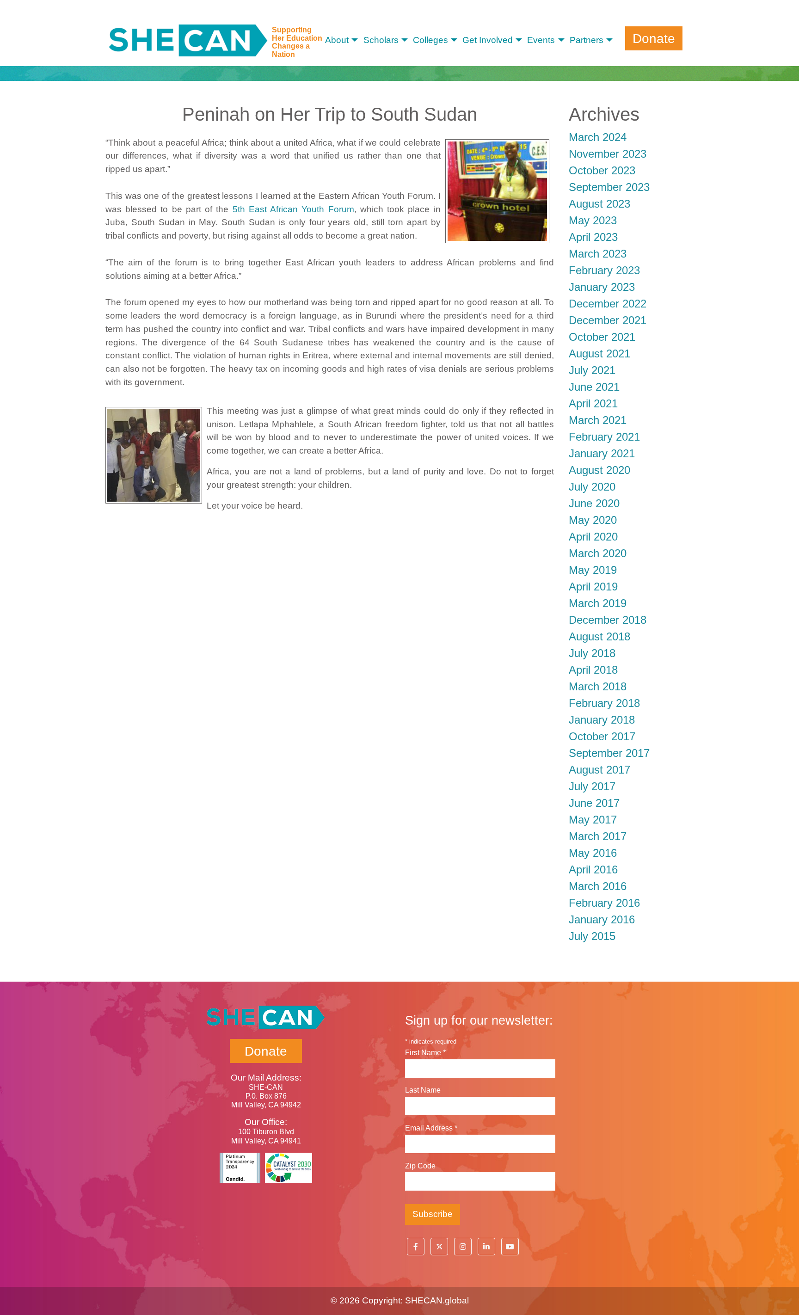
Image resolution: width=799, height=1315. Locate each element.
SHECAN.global (437, 1300)
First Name (425, 1053)
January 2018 (602, 719)
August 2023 (599, 203)
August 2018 (599, 636)
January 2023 (602, 287)
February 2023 (604, 270)
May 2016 (593, 853)
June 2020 (594, 503)
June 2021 (594, 387)
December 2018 (607, 620)
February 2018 (604, 703)
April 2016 (593, 869)
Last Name (423, 1090)
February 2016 (604, 903)
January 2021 (602, 453)
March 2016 (598, 886)
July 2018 (592, 653)
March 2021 (598, 420)
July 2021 (592, 370)
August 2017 (599, 769)
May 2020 (593, 520)
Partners (586, 40)
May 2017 (593, 819)
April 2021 (593, 403)
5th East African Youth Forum (293, 209)
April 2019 (593, 586)
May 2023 (593, 220)
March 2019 (598, 603)
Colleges (430, 40)
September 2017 (609, 753)
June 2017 (594, 803)
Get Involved (487, 40)
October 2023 (602, 170)
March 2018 (598, 686)
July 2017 (592, 786)
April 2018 (593, 670)
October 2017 (602, 736)
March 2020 (598, 553)
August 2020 (599, 470)
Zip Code (420, 1166)
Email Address (431, 1128)
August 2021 (599, 353)
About (337, 40)
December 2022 (607, 303)
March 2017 (598, 836)
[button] (415, 1246)
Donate (654, 38)
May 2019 (593, 570)
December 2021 (607, 320)
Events (541, 40)
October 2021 (602, 337)
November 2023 (607, 153)
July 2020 (592, 486)
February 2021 (604, 436)
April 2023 (593, 237)
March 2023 (598, 253)
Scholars (381, 40)
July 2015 (592, 936)
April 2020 (593, 536)
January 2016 (602, 919)
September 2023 (609, 187)
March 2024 (598, 137)
